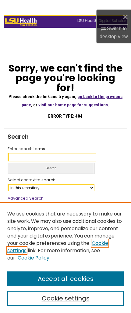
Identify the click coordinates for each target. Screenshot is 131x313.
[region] (65, 257)
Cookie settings (66, 298)
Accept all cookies (66, 278)
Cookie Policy (33, 257)
